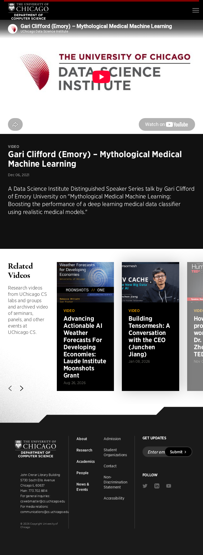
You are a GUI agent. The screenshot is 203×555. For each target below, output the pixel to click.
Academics (85, 461)
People (82, 472)
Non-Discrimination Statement (115, 481)
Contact (110, 465)
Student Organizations (115, 452)
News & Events (82, 487)
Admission (112, 438)
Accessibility (114, 498)
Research (84, 450)
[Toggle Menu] (195, 10)
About (81, 438)
